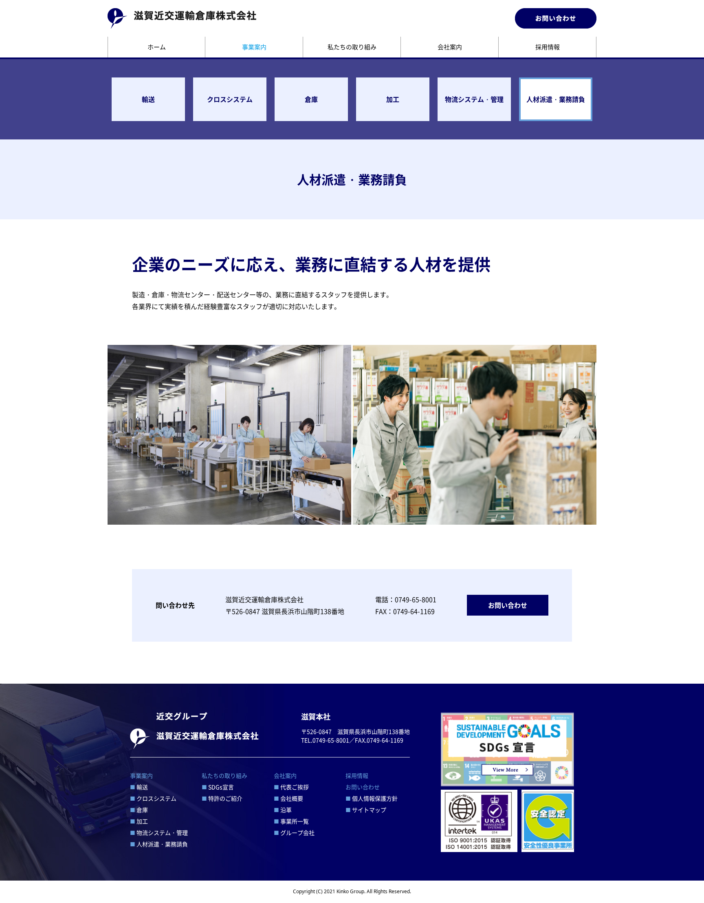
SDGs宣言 (218, 787)
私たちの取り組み (352, 46)
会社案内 (450, 46)
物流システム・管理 (474, 99)
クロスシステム (230, 99)
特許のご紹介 (222, 798)
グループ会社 (294, 832)
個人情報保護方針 (371, 798)
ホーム (156, 46)
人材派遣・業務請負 (555, 99)
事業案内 (254, 46)
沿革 (283, 810)
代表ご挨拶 (291, 787)
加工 (392, 99)
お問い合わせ (507, 605)
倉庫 (311, 99)
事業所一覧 (291, 821)
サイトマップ (365, 810)
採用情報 (547, 46)
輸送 (148, 99)
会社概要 (288, 798)
